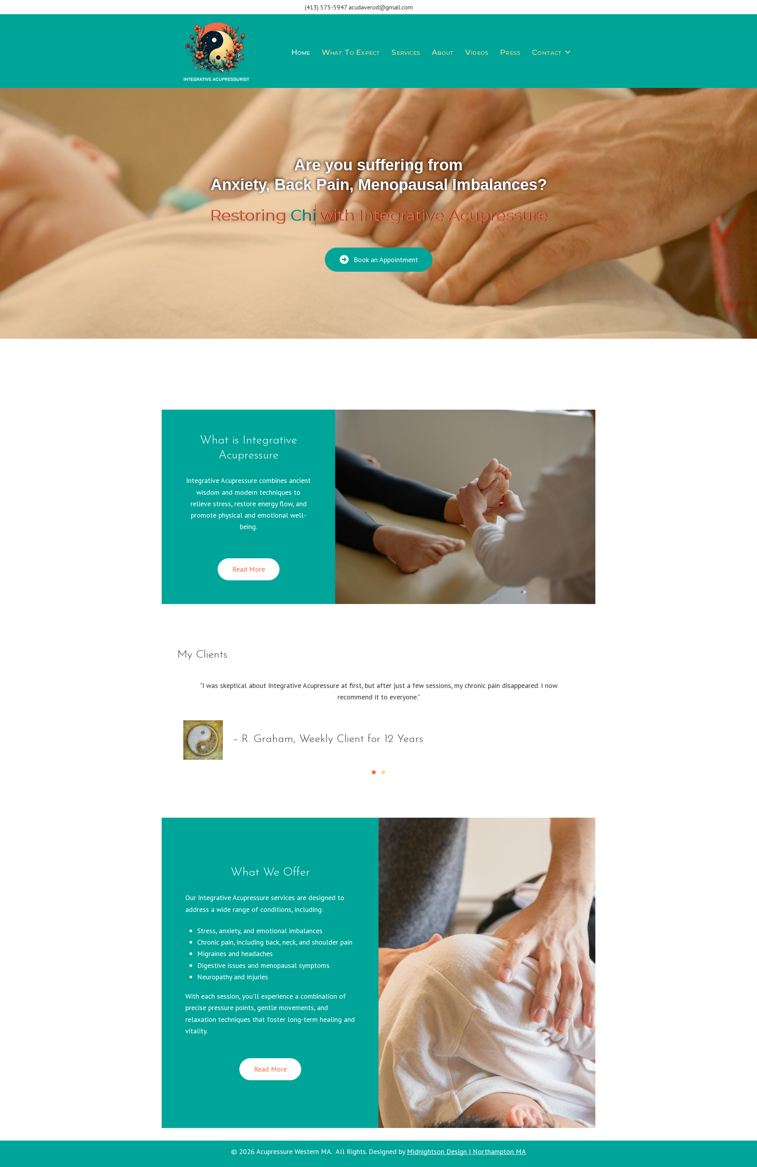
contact (547, 52)
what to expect (351, 52)
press (510, 52)
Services (406, 52)
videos (477, 52)
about (443, 52)
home (300, 52)
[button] (567, 52)
